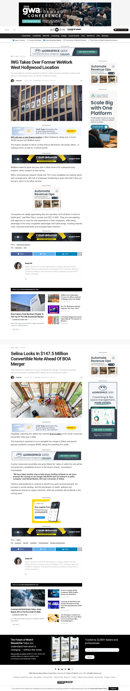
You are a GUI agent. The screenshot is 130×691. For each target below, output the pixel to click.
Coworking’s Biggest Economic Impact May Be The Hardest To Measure (71, 319)
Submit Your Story (27, 677)
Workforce (91, 36)
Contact (73, 677)
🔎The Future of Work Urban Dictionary (103, 40)
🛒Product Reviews (34, 40)
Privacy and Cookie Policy (98, 688)
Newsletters (38, 677)
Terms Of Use (58, 677)
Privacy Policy (48, 677)
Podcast (107, 677)
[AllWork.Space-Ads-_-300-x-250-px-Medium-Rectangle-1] (46, 199)
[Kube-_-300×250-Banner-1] (46, 511)
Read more (16, 329)
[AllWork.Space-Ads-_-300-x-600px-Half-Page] (103, 119)
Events (113, 677)
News (16, 56)
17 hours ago (65, 311)
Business (105, 36)
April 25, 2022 (28, 377)
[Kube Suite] (46, 131)
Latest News (26, 36)
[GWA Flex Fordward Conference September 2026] (65, 14)
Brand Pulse (99, 677)
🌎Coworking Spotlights (52, 40)
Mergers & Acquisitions (57, 543)
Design (63, 36)
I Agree (113, 688)
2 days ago (65, 623)
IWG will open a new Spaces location (26, 137)
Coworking (55, 36)
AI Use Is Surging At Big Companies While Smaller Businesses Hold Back (69, 592)
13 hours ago (33, 615)
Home (12, 56)
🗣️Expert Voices (18, 40)
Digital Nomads (43, 543)
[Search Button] (14, 29)
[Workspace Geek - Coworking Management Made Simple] (65, 52)
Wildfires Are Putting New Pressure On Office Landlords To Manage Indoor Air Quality (71, 297)
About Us (67, 677)
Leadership (37, 36)
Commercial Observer (23, 244)
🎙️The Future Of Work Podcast (74, 40)
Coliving (25, 543)
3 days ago (65, 323)
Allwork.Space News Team (19, 319)
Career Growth (74, 36)
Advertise (17, 677)
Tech (83, 36)
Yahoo (18, 540)
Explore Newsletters (121, 29)
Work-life (46, 36)
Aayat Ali (19, 80)
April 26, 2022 (28, 80)
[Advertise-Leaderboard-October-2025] (46, 159)
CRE (98, 36)
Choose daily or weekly (18, 654)
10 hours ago (33, 319)
